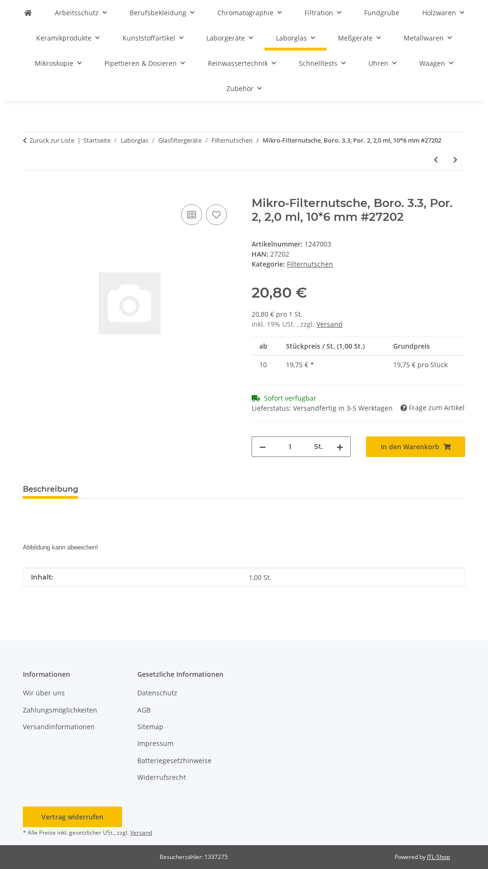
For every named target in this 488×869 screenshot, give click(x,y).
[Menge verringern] (262, 446)
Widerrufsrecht (161, 777)
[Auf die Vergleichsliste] (191, 214)
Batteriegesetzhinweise (174, 760)
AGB (144, 709)
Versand (329, 324)
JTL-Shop (438, 857)
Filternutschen (310, 264)
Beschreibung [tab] (50, 489)
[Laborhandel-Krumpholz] (28, 12)
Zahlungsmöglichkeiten (60, 709)
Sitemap (150, 726)
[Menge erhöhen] (339, 446)
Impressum (155, 743)
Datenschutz (157, 692)
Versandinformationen (59, 726)
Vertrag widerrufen (72, 816)
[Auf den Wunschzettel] (216, 214)
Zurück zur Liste (52, 140)
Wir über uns (44, 692)
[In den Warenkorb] (30, 191)
